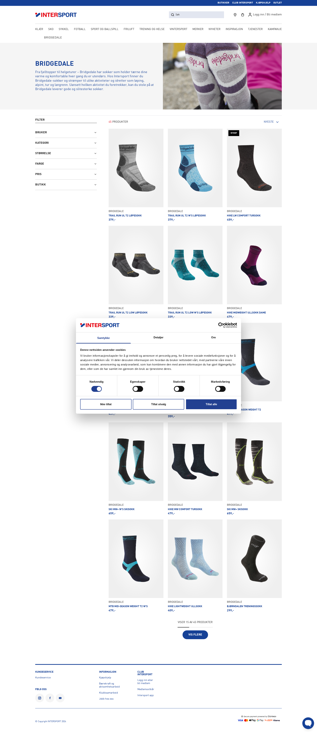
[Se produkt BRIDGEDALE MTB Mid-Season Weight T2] (254, 370)
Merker (197, 29)
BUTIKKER (223, 3)
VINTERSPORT (178, 29)
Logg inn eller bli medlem (145, 682)
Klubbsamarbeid (108, 693)
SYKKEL (64, 29)
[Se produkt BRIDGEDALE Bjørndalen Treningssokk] (254, 565)
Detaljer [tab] (159, 337)
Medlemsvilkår (145, 689)
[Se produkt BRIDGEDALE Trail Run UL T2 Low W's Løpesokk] (195, 272)
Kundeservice (43, 677)
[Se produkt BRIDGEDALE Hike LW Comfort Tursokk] (254, 175)
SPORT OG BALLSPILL (105, 29)
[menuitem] (255, 30)
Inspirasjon (234, 29)
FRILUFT (129, 29)
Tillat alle (211, 404)
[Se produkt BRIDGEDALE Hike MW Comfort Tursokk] (195, 468)
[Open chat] (308, 723)
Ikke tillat (106, 404)
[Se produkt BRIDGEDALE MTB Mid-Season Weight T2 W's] (136, 565)
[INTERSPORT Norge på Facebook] (49, 698)
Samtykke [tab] (103, 337)
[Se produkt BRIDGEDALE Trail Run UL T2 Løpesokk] (136, 175)
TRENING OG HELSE (152, 29)
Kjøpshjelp (105, 677)
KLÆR (39, 29)
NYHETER (215, 29)
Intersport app (145, 695)
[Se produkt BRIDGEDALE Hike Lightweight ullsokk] (195, 565)
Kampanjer (276, 29)
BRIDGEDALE (53, 37)
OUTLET (277, 3)
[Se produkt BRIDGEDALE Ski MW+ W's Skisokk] (136, 468)
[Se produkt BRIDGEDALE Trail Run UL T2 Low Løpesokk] (136, 272)
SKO (51, 29)
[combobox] (261, 122)
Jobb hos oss (106, 699)
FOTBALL (80, 29)
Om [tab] (213, 337)
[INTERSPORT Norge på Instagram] (39, 698)
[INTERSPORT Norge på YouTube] (60, 698)
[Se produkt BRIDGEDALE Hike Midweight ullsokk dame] (254, 272)
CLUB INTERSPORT (242, 3)
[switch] (138, 389)
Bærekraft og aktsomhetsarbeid (109, 685)
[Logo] (58, 15)
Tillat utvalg (158, 404)
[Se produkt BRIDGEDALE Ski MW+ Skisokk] (254, 468)
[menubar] (158, 30)
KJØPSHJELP (263, 3)
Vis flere (195, 634)
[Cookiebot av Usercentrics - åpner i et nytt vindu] (221, 325)
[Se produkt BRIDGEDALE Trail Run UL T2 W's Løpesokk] (195, 175)
